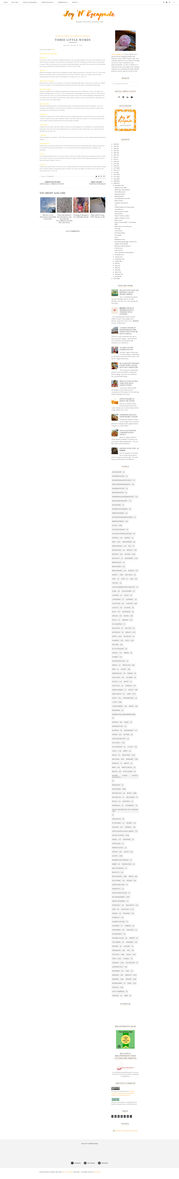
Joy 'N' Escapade (68, 1172)
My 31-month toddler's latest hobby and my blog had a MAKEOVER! (129, 365)
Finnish (126, 653)
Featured (115, 644)
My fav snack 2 (119, 200)
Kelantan (115, 730)
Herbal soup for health (121, 211)
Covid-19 (115, 607)
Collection (116, 603)
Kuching (126, 734)
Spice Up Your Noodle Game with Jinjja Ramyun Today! (129, 383)
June (116, 265)
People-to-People (62, 35)
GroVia (126, 681)
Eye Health (127, 636)
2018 (115, 161)
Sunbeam (128, 926)
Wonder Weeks (117, 983)
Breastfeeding (117, 570)
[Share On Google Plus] (101, 176)
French (114, 665)
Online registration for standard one (125, 810)
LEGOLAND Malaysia (118, 738)
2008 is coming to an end (122, 218)
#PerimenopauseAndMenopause (123, 496)
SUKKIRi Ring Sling (118, 884)
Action (114, 525)
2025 (115, 146)
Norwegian (116, 805)
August (117, 261)
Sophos (53, 49)
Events (114, 636)
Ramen (114, 864)
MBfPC (125, 751)
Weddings (115, 975)
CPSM (123, 579)
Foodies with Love (118, 661)
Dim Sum (115, 616)
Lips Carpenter (117, 747)
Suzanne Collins (118, 938)
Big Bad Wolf (116, 550)
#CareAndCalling (118, 476)
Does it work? (119, 250)
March (117, 272)
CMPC (114, 579)
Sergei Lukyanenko (118, 901)
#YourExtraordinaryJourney (122, 517)
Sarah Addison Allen (119, 893)
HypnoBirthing (128, 698)
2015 (115, 168)
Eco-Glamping (117, 624)
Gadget (123, 669)
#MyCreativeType (118, 492)
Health (130, 690)
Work (129, 983)
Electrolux (116, 632)
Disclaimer (97, 1172)
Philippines (126, 839)
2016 (115, 166)
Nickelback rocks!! (120, 239)
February (118, 274)
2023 (115, 150)
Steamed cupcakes (118, 921)
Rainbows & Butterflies (120, 860)
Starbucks (115, 917)
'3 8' (116, 205)
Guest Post (116, 685)
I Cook (114, 702)
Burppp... (115, 575)
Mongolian (116, 785)
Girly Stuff (116, 677)
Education (116, 628)
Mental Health (127, 767)
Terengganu (116, 950)
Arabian (127, 538)
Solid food (125, 909)
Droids (126, 616)
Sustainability (117, 934)
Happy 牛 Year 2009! (120, 187)
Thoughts (86, 35)
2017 (115, 164)
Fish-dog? (117, 228)
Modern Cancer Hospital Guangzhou (125, 776)
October (117, 257)
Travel (128, 954)
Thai (128, 950)
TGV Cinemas (116, 942)
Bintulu (129, 550)
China (114, 591)
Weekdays (128, 975)
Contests (129, 603)
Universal (115, 962)
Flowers (115, 657)
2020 (115, 157)
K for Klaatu (118, 235)
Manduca (115, 763)
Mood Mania (116, 789)
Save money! (118, 231)
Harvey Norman (117, 690)
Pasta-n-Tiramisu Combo (122, 216)
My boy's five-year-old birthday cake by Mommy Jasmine (129, 292)
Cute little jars (119, 209)
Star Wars (126, 913)
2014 (115, 170)
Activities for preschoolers (122, 533)
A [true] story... (119, 248)
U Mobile (126, 958)
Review (131, 876)
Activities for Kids (118, 529)
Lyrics (114, 751)
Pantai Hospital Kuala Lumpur (122, 831)
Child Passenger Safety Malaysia (123, 587)
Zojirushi (115, 995)
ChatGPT (115, 583)
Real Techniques (118, 868)
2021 (115, 155)
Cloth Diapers (127, 591)
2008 (115, 183)
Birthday (115, 554)
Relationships (75, 35)
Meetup (126, 763)
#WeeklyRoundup (118, 513)
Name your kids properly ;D (123, 246)
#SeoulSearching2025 (119, 501)
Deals (114, 612)
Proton (115, 852)
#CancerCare (116, 472)
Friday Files (126, 665)
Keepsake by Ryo (117, 726)
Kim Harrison (128, 730)
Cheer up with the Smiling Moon (124, 252)
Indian (131, 706)
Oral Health (116, 819)
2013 (115, 172)
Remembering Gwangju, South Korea (126, 241)
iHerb (126, 995)
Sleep (114, 909)
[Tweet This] (96, 176)
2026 (115, 144)
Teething (115, 946)
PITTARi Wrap (116, 823)
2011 (115, 176)
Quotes (114, 856)
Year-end (115, 987)
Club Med (115, 595)
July (116, 263)
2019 (115, 159)
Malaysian (115, 759)
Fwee (113, 669)
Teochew (127, 946)
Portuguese (116, 843)
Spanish (114, 913)
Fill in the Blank (118, 648)
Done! (116, 237)
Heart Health (116, 694)
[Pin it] (104, 176)
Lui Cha (130, 747)
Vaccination (130, 962)
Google (115, 681)
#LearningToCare (118, 488)
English (128, 632)
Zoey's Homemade (118, 991)
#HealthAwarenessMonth (121, 484)
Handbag (128, 685)
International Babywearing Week (123, 714)
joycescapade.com (117, 54)
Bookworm (129, 558)
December (118, 185)
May (116, 268)
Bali (129, 546)
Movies (129, 793)
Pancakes (115, 827)
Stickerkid (115, 926)
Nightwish (126, 801)
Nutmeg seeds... (119, 196)
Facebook (115, 640)
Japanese (115, 722)
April (116, 270)
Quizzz (126, 852)
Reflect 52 (115, 872)
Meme (114, 767)
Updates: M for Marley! (121, 244)
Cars (131, 579)
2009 (115, 181)
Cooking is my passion (121, 203)
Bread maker (116, 566)
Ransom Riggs (126, 864)
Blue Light (116, 558)
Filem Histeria (119, 213)
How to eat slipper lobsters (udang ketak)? (128, 432)
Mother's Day (116, 793)
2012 (115, 174)
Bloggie (127, 554)
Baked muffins (117, 546)
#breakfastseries (118, 521)
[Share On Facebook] (98, 176)
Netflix (114, 801)
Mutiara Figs (116, 797)
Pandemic (128, 827)
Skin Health (130, 905)
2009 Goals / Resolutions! (122, 190)
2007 (115, 278)
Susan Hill (130, 930)
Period (114, 839)
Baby (114, 542)
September (118, 259)
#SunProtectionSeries (120, 509)
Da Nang (127, 607)
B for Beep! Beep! (120, 233)
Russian (129, 880)
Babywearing (127, 542)
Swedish (132, 938)
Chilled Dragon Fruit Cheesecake (124, 207)
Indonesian (116, 710)
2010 (115, 179)
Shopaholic (116, 905)
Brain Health (116, 562)
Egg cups (128, 628)
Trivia (114, 958)
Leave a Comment (47, 176)
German (130, 673)
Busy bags (128, 575)
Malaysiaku (126, 755)
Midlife (114, 771)
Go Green (129, 677)
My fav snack (118, 220)
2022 (115, 153)
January (117, 276)
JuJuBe (126, 722)
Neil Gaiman (130, 797)
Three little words (120, 192)
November (118, 254)
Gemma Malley (117, 673)
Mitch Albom (127, 771)
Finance (115, 653)
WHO (127, 971)
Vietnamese (116, 971)
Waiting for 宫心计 (120, 194)
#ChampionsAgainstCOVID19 (122, 480)
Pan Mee (129, 823)
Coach (126, 595)
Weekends (115, 979)
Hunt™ (114, 698)
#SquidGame (116, 505)
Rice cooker (116, 880)
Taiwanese (129, 942)
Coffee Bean (116, 599)
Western (128, 979)
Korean (114, 734)
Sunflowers (116, 930)
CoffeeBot (129, 599)
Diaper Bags (126, 612)
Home (129, 694)
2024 (115, 148)
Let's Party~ (116, 743)
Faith (127, 640)
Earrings (125, 620)
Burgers (131, 570)
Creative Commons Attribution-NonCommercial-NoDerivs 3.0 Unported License (122, 1093)
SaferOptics (116, 889)
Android (115, 538)
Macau (114, 755)
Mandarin (129, 759)
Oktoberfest (129, 805)
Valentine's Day (117, 967)
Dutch (114, 620)
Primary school (117, 847)
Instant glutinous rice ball (122, 198)
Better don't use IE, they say (123, 226)
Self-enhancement (118, 897)
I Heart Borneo (117, 706)
